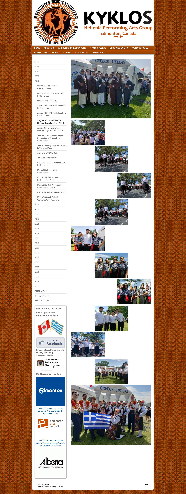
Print (41, 484)
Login (146, 484)
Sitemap (46, 484)
